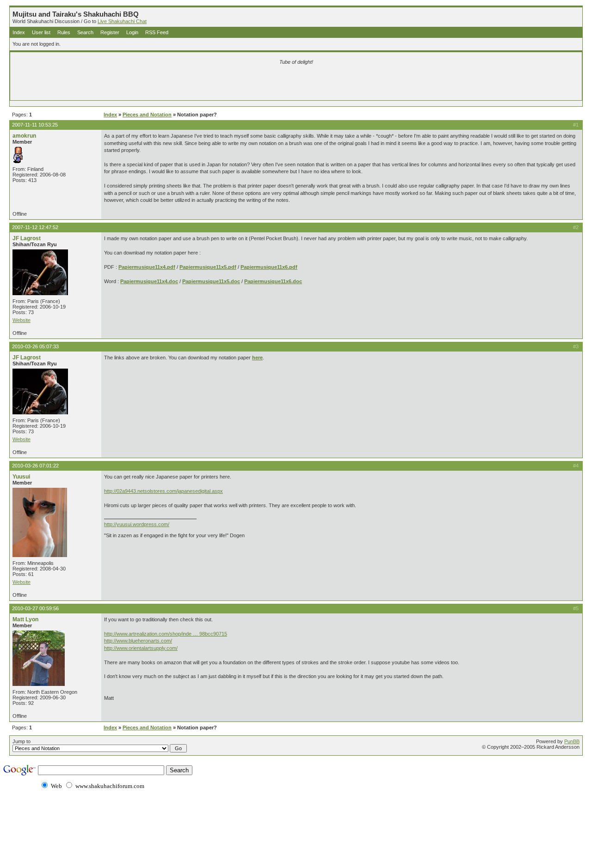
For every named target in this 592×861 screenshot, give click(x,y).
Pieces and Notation (147, 114)
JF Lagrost (26, 238)
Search (85, 32)
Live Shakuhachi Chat (122, 21)
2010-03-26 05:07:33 (35, 346)
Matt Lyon (25, 619)
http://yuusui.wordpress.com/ (136, 524)
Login (132, 32)
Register (109, 32)
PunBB (572, 741)
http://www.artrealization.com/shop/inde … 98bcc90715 (165, 634)
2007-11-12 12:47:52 (35, 227)
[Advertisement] (187, 84)
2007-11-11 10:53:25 (35, 124)
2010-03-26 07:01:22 (35, 465)
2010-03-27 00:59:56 (35, 608)
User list (41, 32)
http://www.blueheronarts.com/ (138, 640)
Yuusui (21, 476)
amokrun (24, 136)
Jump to (21, 741)
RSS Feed (156, 32)
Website (21, 320)
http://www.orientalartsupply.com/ (141, 648)
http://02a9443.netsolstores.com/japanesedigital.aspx (163, 491)
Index (18, 32)
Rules (63, 32)
